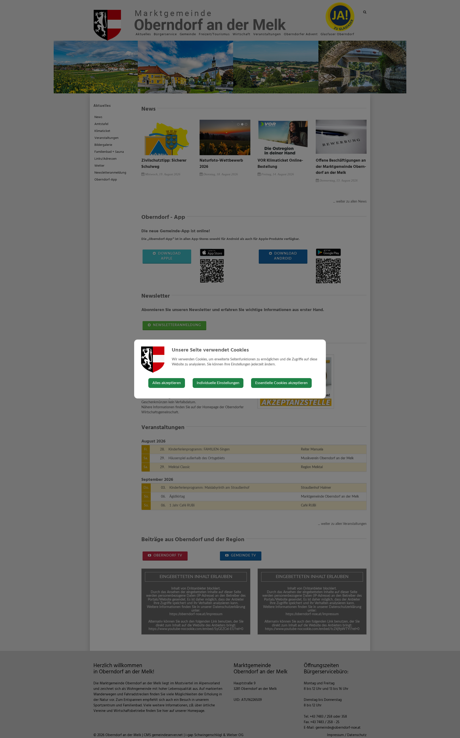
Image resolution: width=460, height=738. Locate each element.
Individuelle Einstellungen (218, 383)
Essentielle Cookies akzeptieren (281, 383)
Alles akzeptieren (166, 383)
